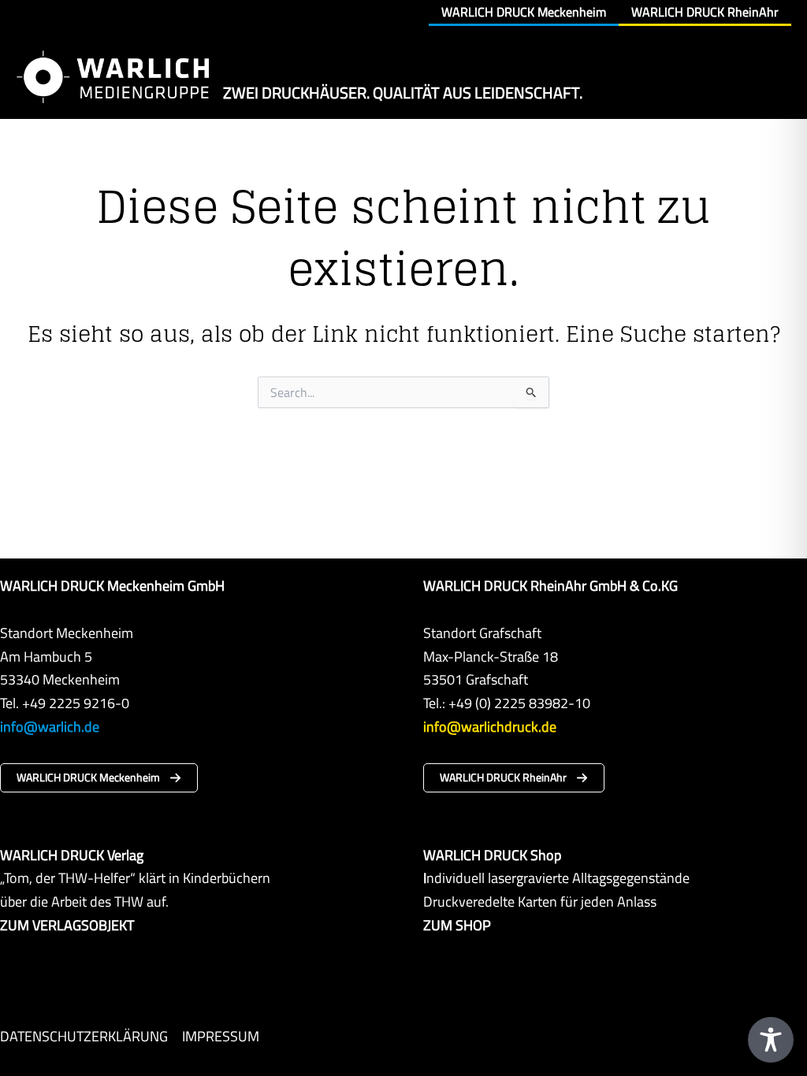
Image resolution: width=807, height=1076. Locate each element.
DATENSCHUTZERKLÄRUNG (84, 1036)
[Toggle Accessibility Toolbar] (770, 1039)
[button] (99, 777)
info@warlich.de (49, 726)
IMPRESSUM (220, 1036)
